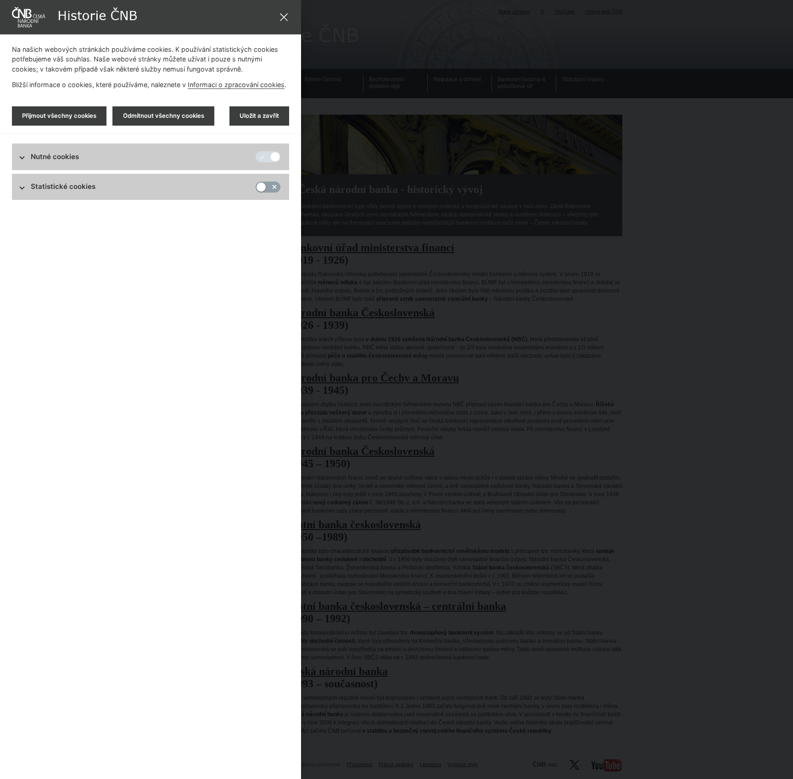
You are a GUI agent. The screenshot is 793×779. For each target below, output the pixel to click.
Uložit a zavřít (259, 115)
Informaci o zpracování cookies (236, 84)
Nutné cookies (55, 156)
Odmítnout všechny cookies (163, 115)
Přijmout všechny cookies (59, 115)
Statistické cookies (63, 186)
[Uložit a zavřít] (283, 17)
